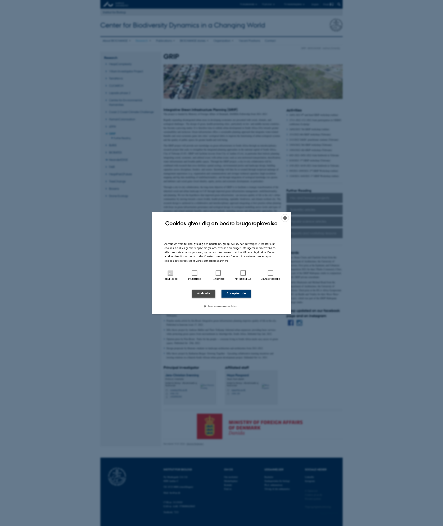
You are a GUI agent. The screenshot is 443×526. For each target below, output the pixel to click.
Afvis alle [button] (203, 293)
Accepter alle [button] (236, 293)
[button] (221, 306)
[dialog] (221, 263)
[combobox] (285, 218)
